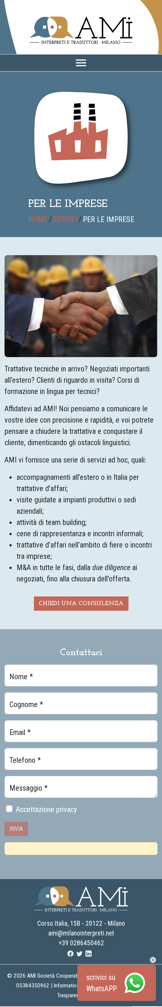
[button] (153, 960)
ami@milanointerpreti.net (81, 933)
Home (37, 219)
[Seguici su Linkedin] (89, 953)
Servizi (65, 219)
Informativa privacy (75, 985)
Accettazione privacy (46, 809)
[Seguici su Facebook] (70, 953)
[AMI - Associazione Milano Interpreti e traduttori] (81, 29)
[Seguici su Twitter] (79, 953)
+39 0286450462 (81, 943)
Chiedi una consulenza (81, 604)
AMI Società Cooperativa (55, 975)
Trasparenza (70, 995)
